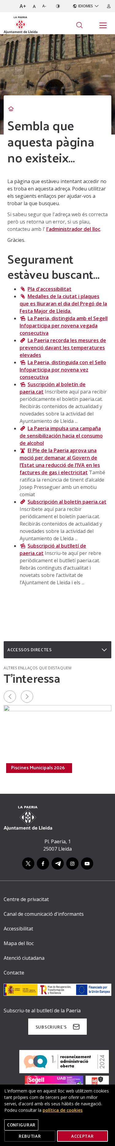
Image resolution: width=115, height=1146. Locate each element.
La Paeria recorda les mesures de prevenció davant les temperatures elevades (63, 347)
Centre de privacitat (26, 899)
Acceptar (82, 1136)
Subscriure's (51, 1027)
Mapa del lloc (19, 943)
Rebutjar (30, 1136)
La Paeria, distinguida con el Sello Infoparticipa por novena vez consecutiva (63, 369)
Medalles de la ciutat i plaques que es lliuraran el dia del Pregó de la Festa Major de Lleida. (63, 303)
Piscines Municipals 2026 (38, 767)
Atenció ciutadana (24, 958)
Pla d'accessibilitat (49, 289)
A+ (23, 6)
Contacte (14, 972)
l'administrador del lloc (73, 229)
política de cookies (62, 1110)
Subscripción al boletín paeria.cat (67, 501)
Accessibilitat (18, 928)
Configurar (21, 1125)
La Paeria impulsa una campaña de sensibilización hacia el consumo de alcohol (61, 435)
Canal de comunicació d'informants (44, 914)
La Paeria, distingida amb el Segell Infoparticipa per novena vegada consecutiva (64, 325)
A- (44, 6)
